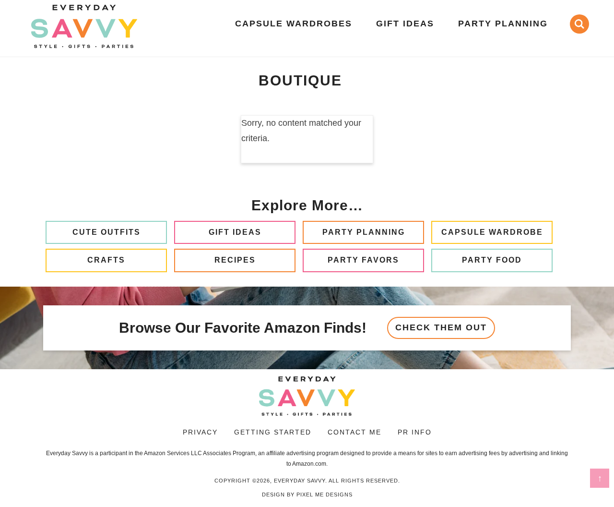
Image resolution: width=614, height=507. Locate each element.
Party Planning (363, 232)
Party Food (492, 260)
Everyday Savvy (84, 26)
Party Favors (363, 260)
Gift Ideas (235, 232)
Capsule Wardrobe (492, 232)
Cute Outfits (106, 232)
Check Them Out (441, 327)
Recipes (235, 260)
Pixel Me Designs (324, 494)
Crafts (106, 260)
